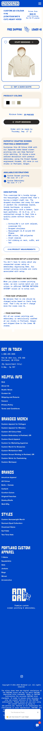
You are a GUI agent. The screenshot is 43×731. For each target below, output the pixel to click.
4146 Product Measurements (21, 249)
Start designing (22, 42)
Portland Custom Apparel (16, 549)
